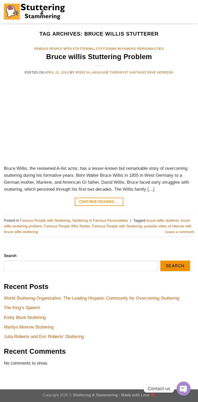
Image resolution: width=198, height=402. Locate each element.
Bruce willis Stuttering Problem (99, 57)
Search (10, 255)
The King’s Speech (22, 307)
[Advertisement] (99, 119)
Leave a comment (179, 232)
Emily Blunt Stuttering (25, 317)
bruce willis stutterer (162, 220)
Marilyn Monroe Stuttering (29, 327)
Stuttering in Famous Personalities (130, 49)
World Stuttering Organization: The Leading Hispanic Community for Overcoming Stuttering (91, 298)
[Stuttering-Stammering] (34, 12)
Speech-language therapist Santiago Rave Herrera (124, 72)
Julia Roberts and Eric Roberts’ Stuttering (44, 336)
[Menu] (75, 11)
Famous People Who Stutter (67, 226)
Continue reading (99, 202)
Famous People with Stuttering (64, 49)
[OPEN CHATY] (184, 389)
